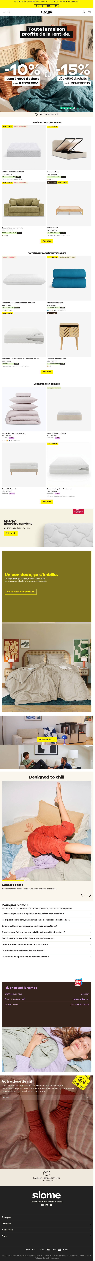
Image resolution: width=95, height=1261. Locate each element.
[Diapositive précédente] (82, 895)
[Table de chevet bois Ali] (69, 334)
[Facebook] (51, 1205)
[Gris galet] (7, 235)
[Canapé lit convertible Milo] (24, 204)
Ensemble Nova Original (56, 433)
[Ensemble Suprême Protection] (69, 465)
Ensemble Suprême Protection (59, 489)
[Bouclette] (52, 179)
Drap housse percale (55, 302)
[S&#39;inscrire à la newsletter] (87, 1097)
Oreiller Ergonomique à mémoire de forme (18, 302)
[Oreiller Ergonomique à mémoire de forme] (24, 278)
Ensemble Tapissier (9, 489)
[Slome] (46, 12)
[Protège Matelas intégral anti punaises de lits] (24, 334)
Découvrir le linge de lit (20, 591)
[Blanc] (50, 310)
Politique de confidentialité (29, 1255)
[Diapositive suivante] (89, 895)
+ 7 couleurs (15, 441)
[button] (4, 12)
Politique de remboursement (47, 1258)
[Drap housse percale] (69, 278)
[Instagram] (42, 1205)
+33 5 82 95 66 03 (80, 1004)
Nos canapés (45, 739)
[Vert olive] (2, 235)
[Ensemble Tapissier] (24, 465)
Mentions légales (9, 1255)
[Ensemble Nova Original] (69, 409)
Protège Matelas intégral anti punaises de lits (20, 358)
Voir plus (47, 241)
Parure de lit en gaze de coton (14, 433)
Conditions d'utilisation (66, 1255)
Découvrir (11, 533)
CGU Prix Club (83, 1255)
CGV (53, 1255)
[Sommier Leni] (69, 203)
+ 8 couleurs (60, 310)
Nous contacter (81, 999)
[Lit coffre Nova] (69, 148)
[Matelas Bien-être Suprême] (24, 147)
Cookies (46, 1255)
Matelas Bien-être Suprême (13, 172)
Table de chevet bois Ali (56, 358)
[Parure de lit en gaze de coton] (24, 409)
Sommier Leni (52, 228)
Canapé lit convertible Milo (12, 228)
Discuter (85, 994)
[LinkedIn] (47, 1205)
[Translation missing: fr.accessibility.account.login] (84, 12)
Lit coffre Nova (53, 172)
